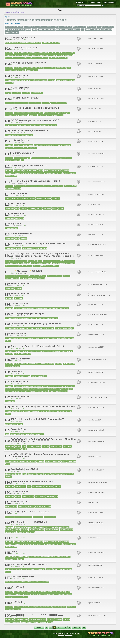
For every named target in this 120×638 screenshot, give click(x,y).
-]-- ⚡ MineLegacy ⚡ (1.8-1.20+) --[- (28, 271)
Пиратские (27, 30)
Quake (102, 30)
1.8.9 (27, 20)
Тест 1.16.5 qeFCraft (20, 359)
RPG (82, 30)
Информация (81, 2)
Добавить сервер (94, 2)
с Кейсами (82, 27)
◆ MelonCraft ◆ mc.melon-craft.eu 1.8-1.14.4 (32, 481)
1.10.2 (38, 20)
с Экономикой (67, 30)
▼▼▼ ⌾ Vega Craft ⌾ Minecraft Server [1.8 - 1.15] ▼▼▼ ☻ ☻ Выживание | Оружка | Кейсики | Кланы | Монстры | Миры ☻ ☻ (42, 254)
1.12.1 (56, 20)
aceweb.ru (76, 633)
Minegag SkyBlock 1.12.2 (23, 38)
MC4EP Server (17, 213)
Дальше (76, 627)
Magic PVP (15, 223)
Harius (14, 552)
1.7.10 (15, 20)
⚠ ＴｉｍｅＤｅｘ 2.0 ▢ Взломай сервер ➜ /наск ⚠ (35, 181)
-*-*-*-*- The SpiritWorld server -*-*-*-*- (29, 63)
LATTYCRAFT (17, 587)
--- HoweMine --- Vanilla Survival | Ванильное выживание (38, 243)
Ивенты (69, 27)
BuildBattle (96, 30)
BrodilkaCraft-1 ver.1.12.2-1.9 (24, 469)
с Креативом (91, 27)
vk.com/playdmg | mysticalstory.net (27, 313)
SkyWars (8, 33)
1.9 (31, 20)
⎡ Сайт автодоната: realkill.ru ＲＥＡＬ (29, 165)
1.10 (34, 20)
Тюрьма (59, 30)
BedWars (88, 30)
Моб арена (101, 27)
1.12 (51, 20)
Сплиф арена (50, 30)
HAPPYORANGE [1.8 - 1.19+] (24, 48)
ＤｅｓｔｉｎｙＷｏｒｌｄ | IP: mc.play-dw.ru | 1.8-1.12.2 (37, 346)
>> (84, 627)
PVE (74, 30)
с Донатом (19, 27)
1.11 (43, 20)
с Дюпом (55, 27)
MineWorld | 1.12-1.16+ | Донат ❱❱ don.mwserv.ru (35, 108)
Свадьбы (41, 30)
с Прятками (18, 30)
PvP (78, 30)
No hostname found (20, 283)
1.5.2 (6, 20)
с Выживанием (29, 27)
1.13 (65, 20)
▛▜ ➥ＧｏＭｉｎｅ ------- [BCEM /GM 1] (29, 522)
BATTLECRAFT (17, 203)
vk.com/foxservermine (21, 233)
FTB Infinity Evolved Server (23, 153)
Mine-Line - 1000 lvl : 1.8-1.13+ (25, 98)
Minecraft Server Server (22, 577)
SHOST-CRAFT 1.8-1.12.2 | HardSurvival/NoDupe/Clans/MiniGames (43, 406)
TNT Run (15, 33)
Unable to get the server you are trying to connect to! (36, 323)
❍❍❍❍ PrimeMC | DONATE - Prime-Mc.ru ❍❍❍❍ (35, 120)
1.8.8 (23, 20)
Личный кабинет (109, 2)
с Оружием (109, 27)
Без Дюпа (62, 27)
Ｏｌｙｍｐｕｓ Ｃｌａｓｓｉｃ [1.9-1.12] (30, 512)
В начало (39, 627)
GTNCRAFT (16, 602)
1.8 (19, 20)
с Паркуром (9, 30)
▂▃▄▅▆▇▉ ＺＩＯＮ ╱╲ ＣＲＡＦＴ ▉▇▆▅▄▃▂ (37, 614)
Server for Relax (18, 429)
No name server (18, 333)
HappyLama (16, 371)
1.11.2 (47, 20)
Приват (34, 30)
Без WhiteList (10, 27)
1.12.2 (61, 20)
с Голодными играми (43, 27)
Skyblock (109, 30)
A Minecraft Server (20, 75)
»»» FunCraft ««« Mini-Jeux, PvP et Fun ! (30, 564)
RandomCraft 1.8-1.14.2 (22, 501)
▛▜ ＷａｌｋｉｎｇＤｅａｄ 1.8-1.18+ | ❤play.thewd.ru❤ (37, 419)
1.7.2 (11, 20)
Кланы (75, 27)
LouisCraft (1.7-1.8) (19, 140)
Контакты (61, 635)
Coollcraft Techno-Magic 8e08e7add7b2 (29, 130)
